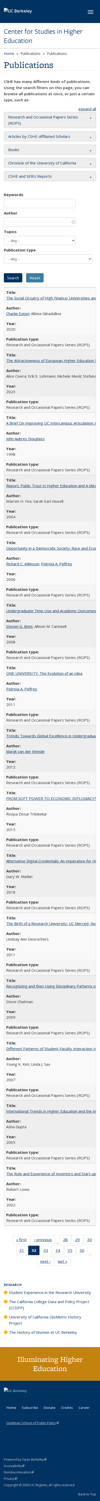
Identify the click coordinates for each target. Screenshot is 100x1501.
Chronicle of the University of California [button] (42, 162)
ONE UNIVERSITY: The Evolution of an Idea (44, 673)
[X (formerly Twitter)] (8, 1399)
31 (23, 1251)
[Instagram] (38, 1399)
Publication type (20, 250)
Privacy (10, 1478)
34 (60, 1251)
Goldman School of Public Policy (32, 1423)
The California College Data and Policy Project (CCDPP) (49, 1304)
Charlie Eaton (17, 313)
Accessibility (14, 1466)
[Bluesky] (48, 1399)
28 (67, 1240)
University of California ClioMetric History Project (45, 1320)
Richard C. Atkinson (22, 563)
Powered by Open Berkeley (25, 1459)
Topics (10, 231)
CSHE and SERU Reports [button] (30, 176)
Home (9, 53)
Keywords (13, 194)
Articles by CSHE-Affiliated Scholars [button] (39, 136)
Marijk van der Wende (25, 751)
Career (84, 1407)
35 (72, 1251)
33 (48, 1251)
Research (13, 1285)
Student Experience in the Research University (50, 1292)
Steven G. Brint (19, 626)
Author (10, 212)
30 (91, 1240)
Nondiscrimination (19, 1472)
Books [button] (13, 149)
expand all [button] (87, 108)
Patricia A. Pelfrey (56, 563)
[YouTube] (28, 1399)
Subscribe (30, 1407)
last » (64, 1262)
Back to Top (87, 1494)
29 (79, 1240)
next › (47, 1262)
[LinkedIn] (18, 1399)
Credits (67, 1407)
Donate (49, 1407)
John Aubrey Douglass (25, 438)
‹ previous (44, 1240)
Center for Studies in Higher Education (43, 36)
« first (23, 1240)
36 (84, 1251)
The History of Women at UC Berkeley (43, 1332)
